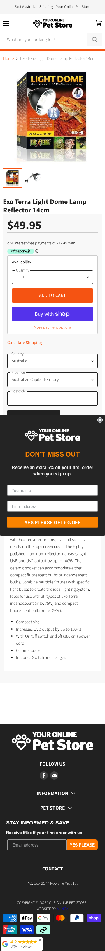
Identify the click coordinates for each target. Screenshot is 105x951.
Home (8, 58)
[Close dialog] (100, 420)
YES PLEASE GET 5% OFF (52, 522)
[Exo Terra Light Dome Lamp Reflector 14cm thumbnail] (12, 178)
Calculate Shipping (24, 343)
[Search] (94, 39)
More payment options (52, 327)
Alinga (62, 908)
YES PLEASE (82, 845)
